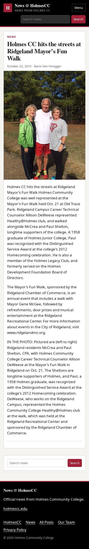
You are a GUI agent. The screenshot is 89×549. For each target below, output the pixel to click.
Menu (79, 8)
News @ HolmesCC (32, 5)
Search (78, 19)
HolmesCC (12, 522)
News (30, 522)
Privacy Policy (14, 529)
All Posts (47, 522)
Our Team (66, 522)
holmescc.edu (15, 508)
